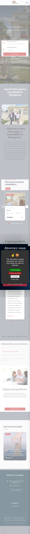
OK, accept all (15, 270)
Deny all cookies (15, 273)
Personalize (15, 276)
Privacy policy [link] (15, 279)
